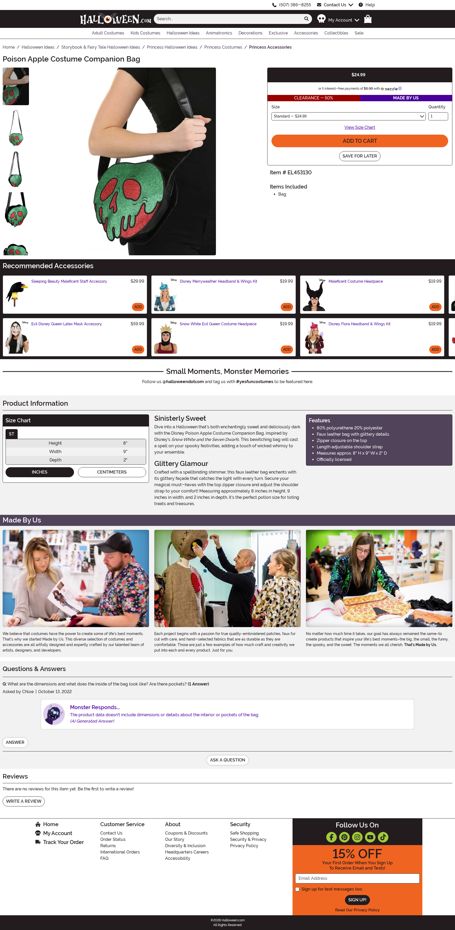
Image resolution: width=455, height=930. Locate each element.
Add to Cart (360, 141)
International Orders (120, 852)
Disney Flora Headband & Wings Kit (359, 324)
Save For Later (360, 156)
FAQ (104, 858)
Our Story (174, 839)
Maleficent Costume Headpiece (356, 281)
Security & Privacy (248, 839)
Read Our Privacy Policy (357, 910)
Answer (15, 742)
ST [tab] (11, 433)
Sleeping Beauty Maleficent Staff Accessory (69, 281)
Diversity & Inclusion (185, 845)
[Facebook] (331, 837)
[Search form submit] (306, 19)
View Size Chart (359, 127)
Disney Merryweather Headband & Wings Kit (218, 281)
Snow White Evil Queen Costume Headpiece (218, 324)
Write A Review (23, 801)
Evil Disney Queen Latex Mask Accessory (66, 324)
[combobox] (227, 19)
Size (275, 106)
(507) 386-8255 (295, 4)
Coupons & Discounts (186, 833)
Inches (39, 472)
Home (50, 824)
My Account (57, 833)
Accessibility (177, 858)
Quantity (437, 106)
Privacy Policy (244, 845)
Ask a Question (227, 760)
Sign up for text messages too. (332, 889)
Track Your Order (63, 842)
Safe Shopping (244, 833)
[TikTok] (383, 837)
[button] (338, 18)
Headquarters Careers (187, 852)
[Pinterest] (344, 837)
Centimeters (112, 472)
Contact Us (335, 4)
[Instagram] (357, 837)
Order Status (113, 839)
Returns (108, 845)
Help (370, 4)
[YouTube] (370, 837)
